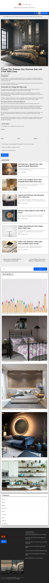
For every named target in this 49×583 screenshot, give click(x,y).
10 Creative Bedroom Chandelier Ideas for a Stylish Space (12, 361)
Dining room (4, 508)
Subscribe (4, 541)
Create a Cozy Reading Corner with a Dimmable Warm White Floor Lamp (30, 180)
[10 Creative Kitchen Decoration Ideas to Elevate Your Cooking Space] (24, 475)
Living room (4, 514)
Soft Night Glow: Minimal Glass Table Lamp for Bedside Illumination (30, 165)
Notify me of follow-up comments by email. (11, 147)
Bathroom (4, 502)
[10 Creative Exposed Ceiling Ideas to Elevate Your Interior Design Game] (24, 386)
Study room (4, 520)
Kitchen (3, 511)
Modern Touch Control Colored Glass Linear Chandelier (35, 534)
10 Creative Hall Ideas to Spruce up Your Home (11, 457)
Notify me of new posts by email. (9, 150)
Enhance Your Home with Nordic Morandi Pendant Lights (36, 550)
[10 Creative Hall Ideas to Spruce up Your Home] (24, 434)
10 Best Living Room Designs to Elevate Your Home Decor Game (14, 313)
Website (35, 138)
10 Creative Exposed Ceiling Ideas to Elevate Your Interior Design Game (15, 409)
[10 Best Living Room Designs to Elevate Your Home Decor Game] (24, 296)
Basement (3, 499)
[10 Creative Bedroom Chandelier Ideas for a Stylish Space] (24, 338)
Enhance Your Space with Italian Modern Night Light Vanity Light (35, 538)
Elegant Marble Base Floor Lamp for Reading (34, 558)
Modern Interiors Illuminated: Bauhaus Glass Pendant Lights (35, 554)
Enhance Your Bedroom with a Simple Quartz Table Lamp (30, 227)
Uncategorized (4, 523)
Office (3, 517)
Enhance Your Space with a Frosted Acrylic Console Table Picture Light (36, 543)
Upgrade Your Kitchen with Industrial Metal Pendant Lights (35, 547)
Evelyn (19, 172)
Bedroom (3, 505)
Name (2, 138)
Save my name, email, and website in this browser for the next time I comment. (18, 144)
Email (18, 138)
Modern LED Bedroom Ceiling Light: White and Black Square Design (30, 242)
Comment (3, 129)
